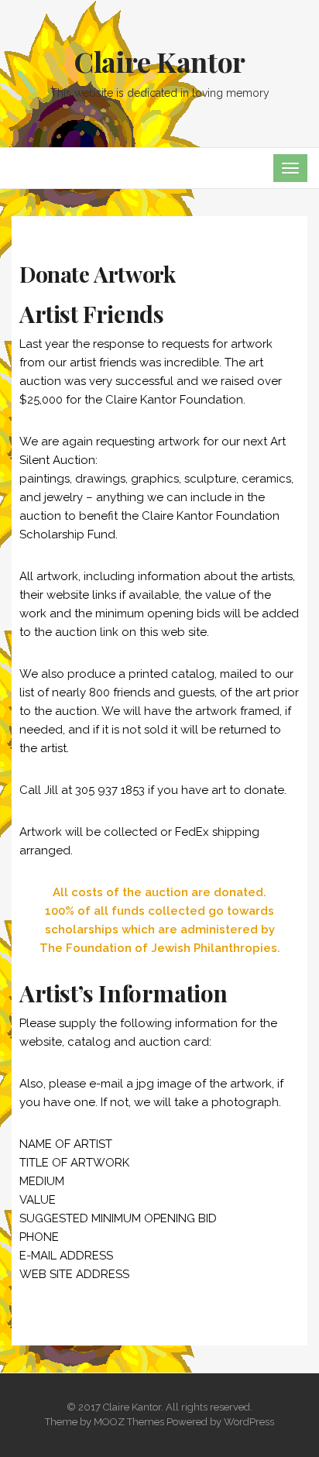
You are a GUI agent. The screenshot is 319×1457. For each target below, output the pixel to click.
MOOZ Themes (129, 1422)
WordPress (249, 1422)
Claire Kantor (159, 61)
